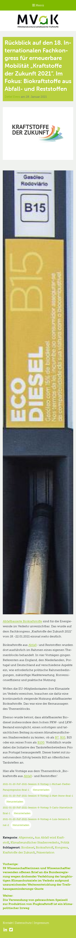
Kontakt (8, 923)
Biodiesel (27, 847)
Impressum (41, 923)
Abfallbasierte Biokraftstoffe (22, 621)
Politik (65, 842)
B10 (62, 737)
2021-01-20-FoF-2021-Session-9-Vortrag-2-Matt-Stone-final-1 (38, 795)
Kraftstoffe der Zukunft (19, 852)
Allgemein (26, 837)
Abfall (32, 645)
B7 (57, 737)
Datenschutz (23, 923)
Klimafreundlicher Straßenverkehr (35, 842)
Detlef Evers (13, 96)
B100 (40, 742)
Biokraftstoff (44, 847)
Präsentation (45, 852)
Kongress (61, 847)
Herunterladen (41, 789)
